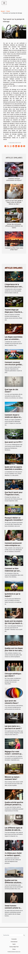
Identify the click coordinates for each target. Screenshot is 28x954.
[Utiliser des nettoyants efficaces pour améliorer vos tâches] (14, 215)
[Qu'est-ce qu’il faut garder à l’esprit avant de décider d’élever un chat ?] (14, 191)
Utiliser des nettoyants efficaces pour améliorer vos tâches (14, 226)
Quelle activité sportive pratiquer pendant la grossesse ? (14, 804)
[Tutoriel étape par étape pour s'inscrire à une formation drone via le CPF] (14, 302)
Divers (8, 11)
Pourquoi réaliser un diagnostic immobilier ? (14, 519)
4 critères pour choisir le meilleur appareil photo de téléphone (13, 855)
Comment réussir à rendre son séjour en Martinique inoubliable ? (13, 418)
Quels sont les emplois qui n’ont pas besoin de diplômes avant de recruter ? (14, 624)
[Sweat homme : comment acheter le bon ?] (14, 897)
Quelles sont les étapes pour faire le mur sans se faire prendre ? (14, 650)
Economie (14, 939)
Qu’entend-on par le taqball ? (12, 595)
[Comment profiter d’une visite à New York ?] (14, 238)
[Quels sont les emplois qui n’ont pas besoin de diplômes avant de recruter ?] (14, 613)
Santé (14, 944)
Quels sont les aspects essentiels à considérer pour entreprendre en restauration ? (13, 470)
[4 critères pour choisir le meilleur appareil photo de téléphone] (14, 845)
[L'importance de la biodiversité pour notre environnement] (14, 276)
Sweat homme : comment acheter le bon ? (12, 907)
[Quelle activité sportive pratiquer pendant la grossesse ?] (14, 794)
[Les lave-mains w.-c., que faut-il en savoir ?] (14, 718)
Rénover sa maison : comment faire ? (12, 778)
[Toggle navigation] (4, 3)
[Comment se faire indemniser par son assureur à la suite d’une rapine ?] (14, 560)
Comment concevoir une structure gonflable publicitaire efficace (14, 364)
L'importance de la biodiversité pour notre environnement (14, 286)
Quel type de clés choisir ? (11, 390)
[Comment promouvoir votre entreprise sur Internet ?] (14, 535)
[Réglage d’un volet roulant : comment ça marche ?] (14, 743)
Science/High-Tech (14, 946)
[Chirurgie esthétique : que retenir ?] (14, 665)
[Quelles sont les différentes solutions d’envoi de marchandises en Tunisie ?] (14, 872)
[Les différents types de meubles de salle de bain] (14, 819)
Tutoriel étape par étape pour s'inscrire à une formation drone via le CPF (13, 313)
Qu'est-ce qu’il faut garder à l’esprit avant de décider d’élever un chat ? (14, 202)
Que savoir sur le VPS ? (13, 442)
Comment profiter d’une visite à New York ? (14, 249)
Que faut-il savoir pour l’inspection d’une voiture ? (13, 494)
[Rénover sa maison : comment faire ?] (14, 769)
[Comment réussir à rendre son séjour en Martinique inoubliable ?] (14, 407)
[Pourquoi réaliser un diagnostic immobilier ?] (14, 509)
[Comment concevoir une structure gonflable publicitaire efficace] (14, 354)
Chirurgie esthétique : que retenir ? (13, 674)
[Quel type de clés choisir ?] (14, 381)
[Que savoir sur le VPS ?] (14, 434)
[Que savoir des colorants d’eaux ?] (14, 693)
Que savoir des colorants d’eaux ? (11, 702)
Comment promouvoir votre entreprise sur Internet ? (13, 545)
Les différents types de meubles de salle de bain (13, 830)
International (14, 941)
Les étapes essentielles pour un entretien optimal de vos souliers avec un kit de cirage (14, 340)
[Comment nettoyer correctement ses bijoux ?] (14, 169)
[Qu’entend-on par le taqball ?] (14, 586)
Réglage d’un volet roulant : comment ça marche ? (13, 753)
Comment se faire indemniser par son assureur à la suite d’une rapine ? (12, 571)
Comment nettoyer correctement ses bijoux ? (14, 179)
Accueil (3, 11)
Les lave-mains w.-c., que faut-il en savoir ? (13, 727)
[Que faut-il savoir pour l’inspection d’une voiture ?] (14, 484)
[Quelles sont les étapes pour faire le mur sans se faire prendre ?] (14, 640)
